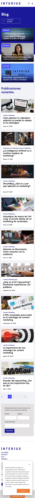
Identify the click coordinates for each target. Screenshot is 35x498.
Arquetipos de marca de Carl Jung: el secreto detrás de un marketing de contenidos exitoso (17, 219)
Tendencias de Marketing (11, 148)
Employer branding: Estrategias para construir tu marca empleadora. (17, 58)
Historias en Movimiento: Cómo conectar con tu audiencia (15, 251)
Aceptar (23, 491)
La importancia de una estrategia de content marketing (14, 350)
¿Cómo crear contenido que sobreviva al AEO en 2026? (14, 37)
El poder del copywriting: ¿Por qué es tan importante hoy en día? (17, 383)
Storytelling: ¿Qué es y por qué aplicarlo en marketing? (17, 184)
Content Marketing (9, 115)
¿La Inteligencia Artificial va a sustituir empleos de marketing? (17, 153)
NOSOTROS (4, 454)
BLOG (2, 457)
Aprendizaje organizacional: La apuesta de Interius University (15, 79)
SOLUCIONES (4, 452)
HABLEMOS (4, 459)
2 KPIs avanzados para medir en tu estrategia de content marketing (17, 317)
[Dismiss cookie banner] (29, 464)
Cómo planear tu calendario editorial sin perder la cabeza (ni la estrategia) (17, 120)
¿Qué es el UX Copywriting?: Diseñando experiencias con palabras (17, 284)
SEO (16, 279)
